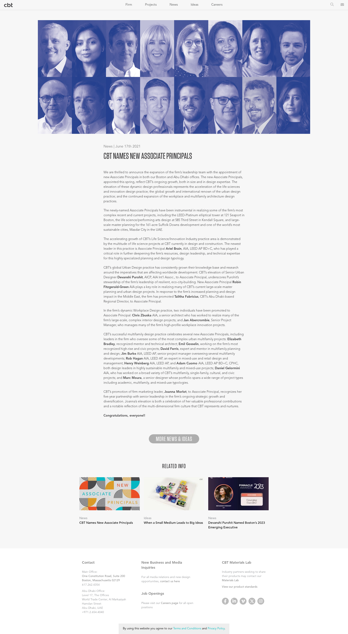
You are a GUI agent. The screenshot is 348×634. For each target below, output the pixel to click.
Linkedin (234, 601)
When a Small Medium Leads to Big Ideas (173, 523)
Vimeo (243, 601)
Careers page (169, 603)
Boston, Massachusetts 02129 (101, 580)
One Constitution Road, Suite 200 (103, 576)
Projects (151, 4)
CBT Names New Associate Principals (106, 523)
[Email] (342, 5)
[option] (174, 77)
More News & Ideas (174, 438)
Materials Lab (230, 580)
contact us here (170, 581)
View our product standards (239, 586)
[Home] (8, 5)
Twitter (252, 601)
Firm (128, 4)
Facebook (225, 601)
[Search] (332, 4)
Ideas (194, 4)
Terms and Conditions (187, 628)
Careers (217, 4)
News (174, 4)
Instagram (260, 601)
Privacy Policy (216, 628)
